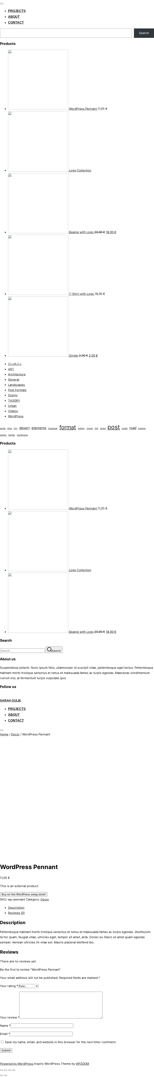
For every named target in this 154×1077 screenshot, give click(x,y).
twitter (11, 435)
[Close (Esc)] (1, 1070)
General (13, 379)
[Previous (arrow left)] (1, 1075)
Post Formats (17, 390)
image (90, 428)
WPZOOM (82, 1064)
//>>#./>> (15, 364)
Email (5, 1034)
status (3, 435)
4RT (11, 369)
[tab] (81, 907)
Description (16, 908)
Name (5, 1026)
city (15, 428)
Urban (12, 406)
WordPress (15, 416)
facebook (53, 428)
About (14, 16)
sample (142, 428)
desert (24, 428)
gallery (81, 428)
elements (38, 428)
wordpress (22, 435)
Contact (16, 22)
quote (125, 428)
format (67, 427)
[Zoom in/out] (13, 1070)
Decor (15, 734)
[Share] (5, 1070)
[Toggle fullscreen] (9, 1070)
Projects (17, 11)
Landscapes (16, 385)
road (132, 428)
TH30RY (14, 400)
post (113, 427)
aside (3, 428)
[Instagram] (11, 695)
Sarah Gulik (10, 700)
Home (4, 734)
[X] (6, 695)
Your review (9, 1017)
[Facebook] (2, 695)
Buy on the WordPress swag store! (24, 894)
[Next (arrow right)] (5, 1075)
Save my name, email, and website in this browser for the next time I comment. (60, 1042)
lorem (103, 428)
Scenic (13, 395)
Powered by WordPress (17, 1064)
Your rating (9, 986)
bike (9, 428)
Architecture (17, 374)
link (96, 428)
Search (144, 33)
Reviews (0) (16, 913)
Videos (13, 411)
